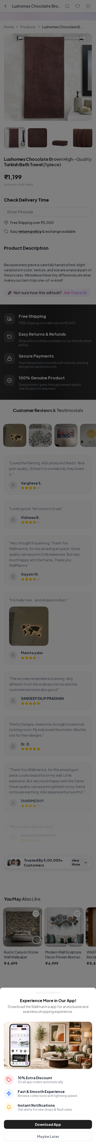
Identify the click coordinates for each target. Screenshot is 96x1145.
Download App (48, 1124)
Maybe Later (48, 1136)
